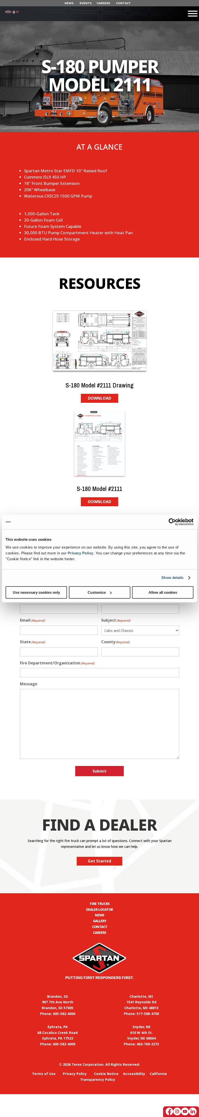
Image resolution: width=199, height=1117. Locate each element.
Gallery (99, 921)
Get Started (99, 861)
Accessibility (134, 1073)
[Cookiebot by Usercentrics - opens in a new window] (172, 521)
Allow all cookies (163, 592)
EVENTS (86, 3)
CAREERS (103, 3)
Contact (99, 926)
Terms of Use (44, 1073)
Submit (99, 771)
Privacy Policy (80, 553)
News (99, 915)
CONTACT (123, 3)
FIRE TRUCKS (99, 903)
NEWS (69, 3)
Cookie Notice (106, 1073)
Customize (97, 592)
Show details (172, 578)
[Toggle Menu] (109, 14)
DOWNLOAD (99, 398)
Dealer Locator (99, 909)
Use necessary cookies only (36, 592)
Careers (99, 932)
